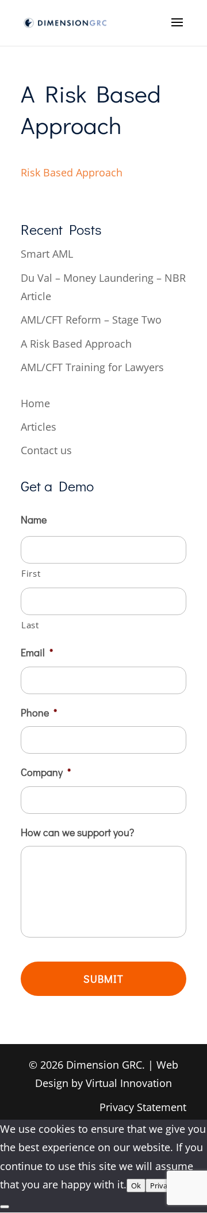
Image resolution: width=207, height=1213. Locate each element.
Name (34, 519)
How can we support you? (77, 832)
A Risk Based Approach (76, 343)
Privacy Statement (142, 1107)
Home (35, 403)
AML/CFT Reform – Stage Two (91, 319)
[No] (4, 1206)
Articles (38, 427)
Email (37, 652)
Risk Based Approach (71, 172)
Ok (136, 1185)
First (30, 573)
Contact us (46, 450)
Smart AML (47, 254)
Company (46, 772)
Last (30, 625)
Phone (39, 712)
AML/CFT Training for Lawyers (92, 367)
